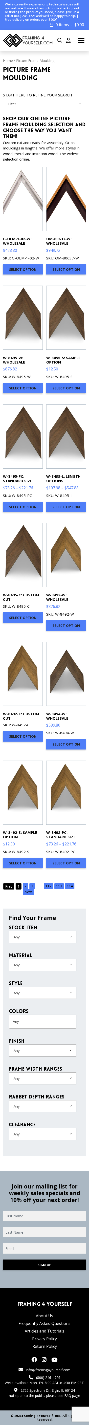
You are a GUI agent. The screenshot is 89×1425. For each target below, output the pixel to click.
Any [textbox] (17, 936)
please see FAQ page (63, 1395)
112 (48, 886)
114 (70, 886)
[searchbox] (32, 1021)
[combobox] (44, 104)
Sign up (44, 1264)
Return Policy (44, 1346)
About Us (44, 1315)
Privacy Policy (44, 1338)
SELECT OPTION (23, 269)
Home (8, 60)
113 (59, 886)
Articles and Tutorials (44, 1331)
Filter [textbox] (12, 103)
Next (28, 892)
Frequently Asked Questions (44, 1323)
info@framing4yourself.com (48, 1370)
